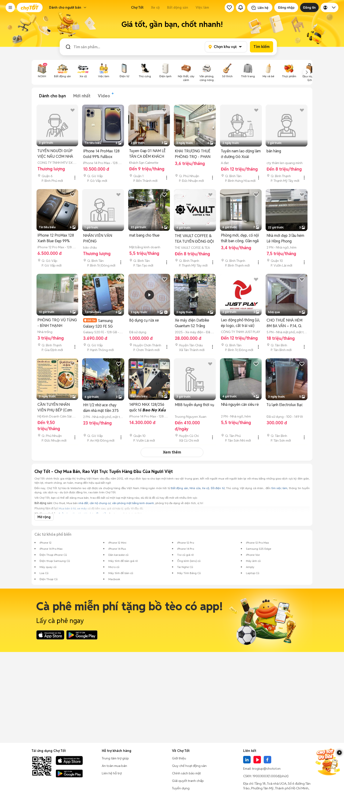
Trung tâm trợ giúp (115, 758)
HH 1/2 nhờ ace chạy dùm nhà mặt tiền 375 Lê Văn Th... (101, 408)
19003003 (260, 776)
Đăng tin (309, 7)
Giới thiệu (179, 758)
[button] (10, 7)
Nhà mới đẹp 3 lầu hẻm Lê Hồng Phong (285, 238)
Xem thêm (172, 452)
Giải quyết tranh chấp (188, 781)
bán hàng (274, 151)
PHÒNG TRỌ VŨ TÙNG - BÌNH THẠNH (57, 323)
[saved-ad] (229, 7)
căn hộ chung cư (100, 503)
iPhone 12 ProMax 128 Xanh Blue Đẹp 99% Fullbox (55, 238)
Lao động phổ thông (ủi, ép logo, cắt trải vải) (240, 323)
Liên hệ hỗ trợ (112, 773)
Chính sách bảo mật (186, 773)
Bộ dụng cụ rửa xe (144, 320)
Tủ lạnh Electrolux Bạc (285, 404)
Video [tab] (104, 96)
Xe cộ (155, 7)
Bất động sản (177, 7)
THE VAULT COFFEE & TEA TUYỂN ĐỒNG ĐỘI (194, 238)
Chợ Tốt (137, 7)
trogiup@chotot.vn (266, 768)
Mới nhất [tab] (81, 96)
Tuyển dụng (181, 788)
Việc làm (202, 7)
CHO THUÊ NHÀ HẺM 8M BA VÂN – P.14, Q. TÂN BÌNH (284, 323)
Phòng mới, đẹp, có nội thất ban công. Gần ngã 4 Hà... (240, 238)
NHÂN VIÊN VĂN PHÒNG (97, 238)
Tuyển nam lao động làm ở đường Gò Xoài (241, 154)
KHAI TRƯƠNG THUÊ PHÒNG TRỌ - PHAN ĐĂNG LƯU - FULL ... (192, 154)
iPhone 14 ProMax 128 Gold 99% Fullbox (101, 154)
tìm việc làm (279, 488)
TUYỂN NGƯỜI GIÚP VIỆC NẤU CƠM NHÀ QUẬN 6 (55, 153)
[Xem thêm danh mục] (307, 72)
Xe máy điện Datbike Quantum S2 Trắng (192, 323)
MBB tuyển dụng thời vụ (194, 404)
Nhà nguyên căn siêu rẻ (240, 404)
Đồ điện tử (218, 488)
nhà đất (83, 503)
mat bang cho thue (144, 235)
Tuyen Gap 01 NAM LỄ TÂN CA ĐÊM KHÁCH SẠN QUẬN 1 (147, 153)
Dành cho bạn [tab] (52, 96)
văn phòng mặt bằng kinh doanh (133, 503)
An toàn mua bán (114, 766)
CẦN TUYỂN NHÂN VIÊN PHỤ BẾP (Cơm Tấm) (54, 407)
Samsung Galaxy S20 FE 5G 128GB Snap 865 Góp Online (100, 323)
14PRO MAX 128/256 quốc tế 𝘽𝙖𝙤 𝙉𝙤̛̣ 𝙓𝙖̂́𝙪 (147, 407)
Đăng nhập (286, 7)
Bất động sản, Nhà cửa (186, 488)
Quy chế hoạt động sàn (189, 766)
